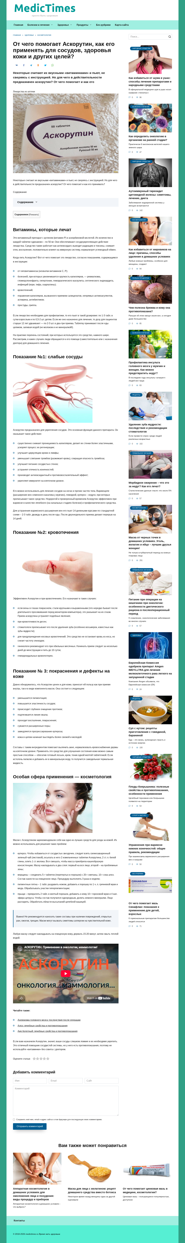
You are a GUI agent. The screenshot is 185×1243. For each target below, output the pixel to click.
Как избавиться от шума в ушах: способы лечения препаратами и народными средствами (150, 82)
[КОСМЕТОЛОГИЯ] (150, 243)
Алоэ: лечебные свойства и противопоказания (42, 1025)
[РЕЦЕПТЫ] (150, 418)
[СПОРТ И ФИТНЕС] (150, 839)
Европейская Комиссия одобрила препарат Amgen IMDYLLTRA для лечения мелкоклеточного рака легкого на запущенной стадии (150, 670)
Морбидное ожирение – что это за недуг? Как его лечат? (149, 484)
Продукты (82, 25)
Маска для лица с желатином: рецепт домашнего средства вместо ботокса (92, 1190)
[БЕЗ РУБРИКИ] (150, 897)
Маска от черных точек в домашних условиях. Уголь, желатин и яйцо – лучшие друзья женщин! (150, 543)
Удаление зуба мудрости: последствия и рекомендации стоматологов (148, 428)
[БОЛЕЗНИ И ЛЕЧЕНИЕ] (150, 130)
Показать (33, 214)
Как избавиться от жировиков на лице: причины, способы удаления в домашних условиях (150, 253)
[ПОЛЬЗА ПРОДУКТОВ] (150, 302)
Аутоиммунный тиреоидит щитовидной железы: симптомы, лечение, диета (150, 195)
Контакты (19, 1220)
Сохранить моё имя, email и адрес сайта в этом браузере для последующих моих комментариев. (59, 1119)
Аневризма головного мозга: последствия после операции (49, 1020)
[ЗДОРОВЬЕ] (150, 657)
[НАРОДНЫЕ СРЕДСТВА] (150, 72)
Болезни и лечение (38, 25)
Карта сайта (122, 25)
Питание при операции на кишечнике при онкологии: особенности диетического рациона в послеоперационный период (149, 606)
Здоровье (63, 25)
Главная (18, 25)
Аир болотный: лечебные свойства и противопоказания (47, 1031)
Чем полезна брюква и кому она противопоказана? (149, 309)
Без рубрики (103, 25)
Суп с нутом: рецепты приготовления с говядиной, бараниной (147, 732)
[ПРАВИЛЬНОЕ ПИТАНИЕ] (150, 477)
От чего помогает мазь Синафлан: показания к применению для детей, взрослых (144, 909)
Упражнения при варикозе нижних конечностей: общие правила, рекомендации (147, 848)
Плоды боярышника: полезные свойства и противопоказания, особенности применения (149, 790)
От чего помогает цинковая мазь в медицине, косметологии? (145, 1190)
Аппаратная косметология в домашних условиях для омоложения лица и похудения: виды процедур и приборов (33, 1194)
